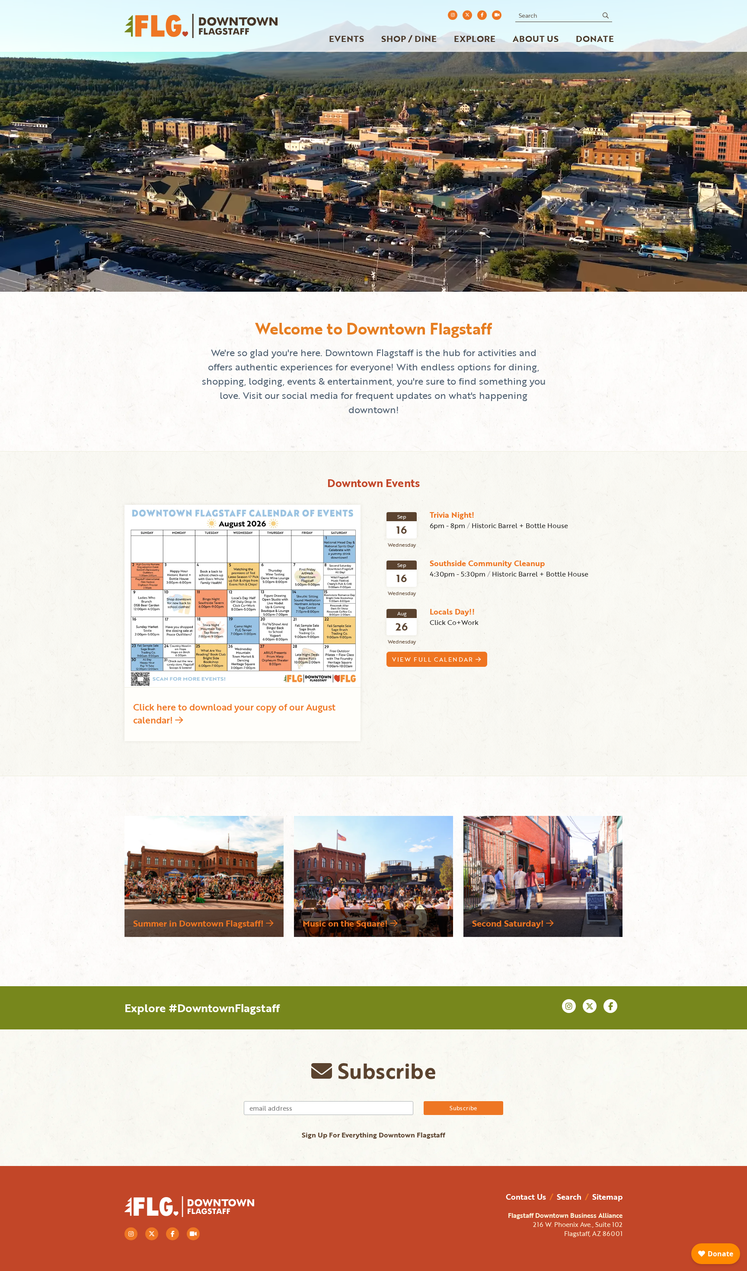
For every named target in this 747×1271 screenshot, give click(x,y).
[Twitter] (467, 15)
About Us (536, 38)
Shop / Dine (409, 38)
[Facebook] (482, 15)
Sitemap (607, 1196)
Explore (474, 38)
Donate (595, 38)
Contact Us (526, 1196)
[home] (202, 26)
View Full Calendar (434, 659)
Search (569, 1196)
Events (346, 38)
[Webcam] (496, 15)
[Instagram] (452, 15)
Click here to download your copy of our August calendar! (234, 713)
